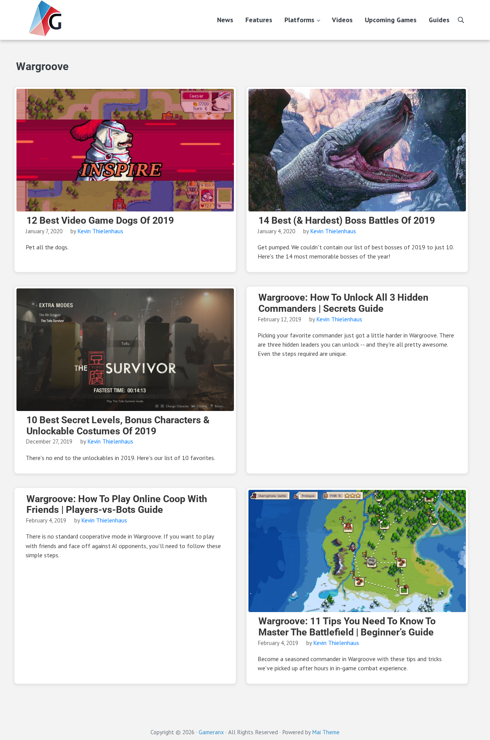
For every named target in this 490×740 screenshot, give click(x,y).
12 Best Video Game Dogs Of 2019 (100, 220)
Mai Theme (326, 732)
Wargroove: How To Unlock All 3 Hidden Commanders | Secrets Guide (343, 303)
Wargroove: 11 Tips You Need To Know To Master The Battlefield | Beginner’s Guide (347, 627)
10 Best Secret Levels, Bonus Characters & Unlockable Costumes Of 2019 (117, 426)
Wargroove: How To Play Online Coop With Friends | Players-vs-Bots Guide (116, 505)
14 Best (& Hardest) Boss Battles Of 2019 (346, 220)
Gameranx (211, 732)
